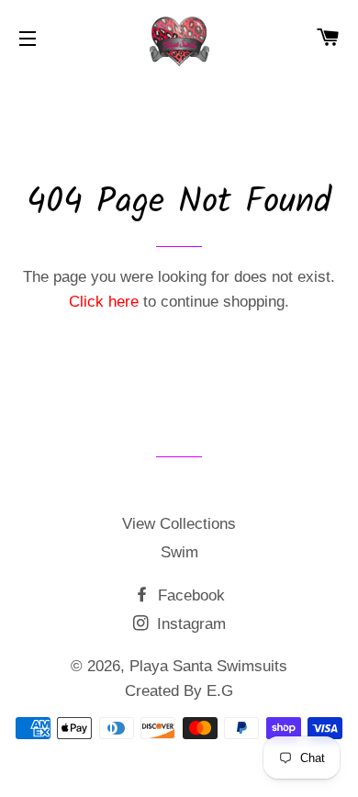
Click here (104, 301)
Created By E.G (179, 691)
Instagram (189, 624)
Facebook (189, 595)
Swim (179, 552)
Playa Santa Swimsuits (208, 666)
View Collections (179, 524)
